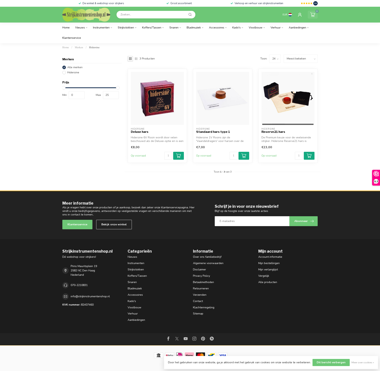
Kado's (236, 27)
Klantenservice (71, 38)
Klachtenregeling (203, 307)
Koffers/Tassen (151, 27)
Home (66, 27)
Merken (79, 47)
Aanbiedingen (297, 27)
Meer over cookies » (363, 362)
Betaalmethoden (203, 282)
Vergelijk (263, 276)
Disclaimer (199, 269)
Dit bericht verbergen (331, 362)
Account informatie (270, 257)
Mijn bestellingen (269, 263)
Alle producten (267, 282)
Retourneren (201, 288)
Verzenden (199, 295)
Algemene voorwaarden (208, 263)
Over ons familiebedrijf (207, 257)
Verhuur (276, 27)
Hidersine (94, 47)
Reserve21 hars (273, 132)
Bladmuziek (194, 27)
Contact (198, 301)
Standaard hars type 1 (213, 132)
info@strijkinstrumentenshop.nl (90, 296)
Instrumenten (101, 27)
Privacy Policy (201, 276)
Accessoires (216, 27)
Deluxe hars (139, 132)
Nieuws (80, 27)
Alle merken (75, 67)
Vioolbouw (255, 27)
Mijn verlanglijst (268, 269)
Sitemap (198, 313)
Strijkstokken (126, 27)
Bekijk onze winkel (114, 224)
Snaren (174, 27)
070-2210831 (79, 285)
